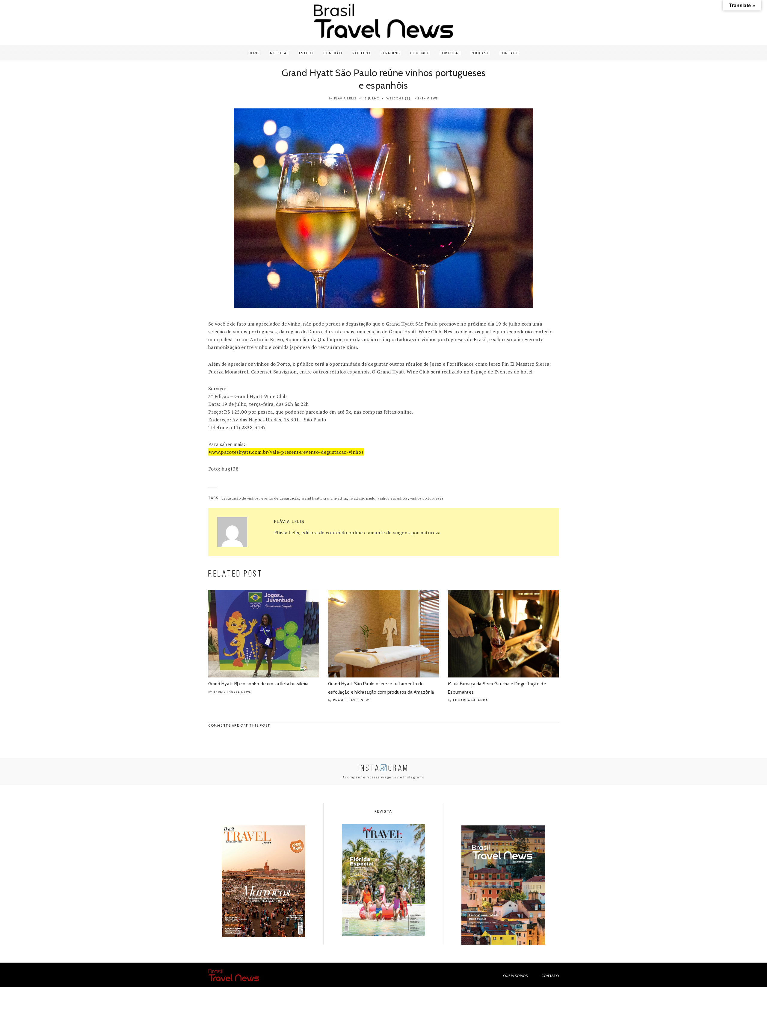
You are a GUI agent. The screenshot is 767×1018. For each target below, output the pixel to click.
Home (254, 53)
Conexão (332, 53)
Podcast (480, 53)
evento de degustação (280, 498)
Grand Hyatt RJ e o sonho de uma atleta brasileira (258, 683)
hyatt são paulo (362, 498)
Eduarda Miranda (470, 700)
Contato (509, 53)
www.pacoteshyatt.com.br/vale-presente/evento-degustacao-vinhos (286, 452)
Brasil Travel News (232, 692)
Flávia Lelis (345, 98)
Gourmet (420, 53)
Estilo (306, 53)
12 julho (371, 98)
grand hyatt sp (335, 498)
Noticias (279, 53)
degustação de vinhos (240, 498)
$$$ (408, 98)
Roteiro (361, 53)
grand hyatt (311, 498)
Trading (391, 53)
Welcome (395, 98)
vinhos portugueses (427, 498)
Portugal (450, 53)
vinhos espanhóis (392, 498)
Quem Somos (515, 975)
